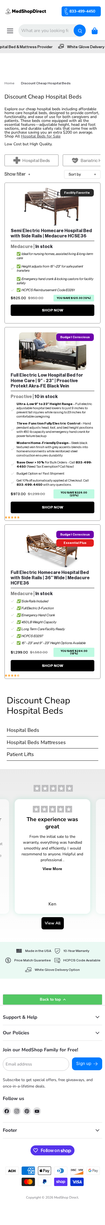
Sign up (83, 1063)
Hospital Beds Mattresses (36, 743)
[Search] (80, 30)
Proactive (21, 396)
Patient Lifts (20, 755)
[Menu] (10, 30)
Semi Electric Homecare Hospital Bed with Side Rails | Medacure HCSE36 (51, 233)
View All (52, 923)
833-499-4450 (82, 11)
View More (52, 868)
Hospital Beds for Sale (40, 136)
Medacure (22, 246)
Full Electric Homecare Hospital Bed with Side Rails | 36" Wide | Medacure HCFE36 (50, 577)
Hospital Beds (23, 730)
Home (9, 83)
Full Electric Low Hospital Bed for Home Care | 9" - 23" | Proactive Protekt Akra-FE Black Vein (47, 380)
